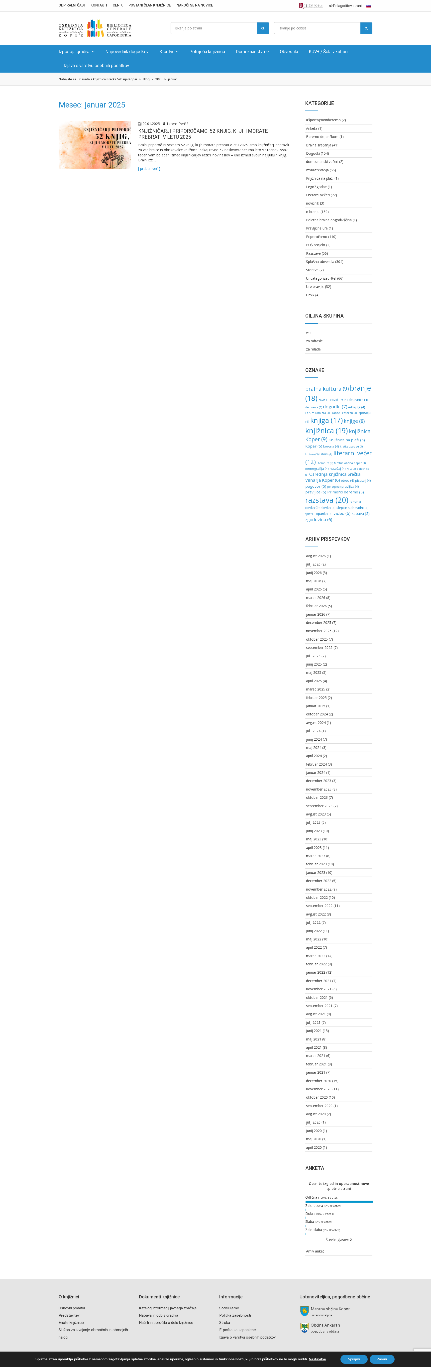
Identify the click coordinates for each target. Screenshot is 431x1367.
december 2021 (318, 980)
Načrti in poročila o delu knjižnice (166, 1322)
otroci (347, 480)
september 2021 (319, 1005)
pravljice (315, 491)
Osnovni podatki (72, 1308)
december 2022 (318, 880)
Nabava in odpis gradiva (158, 1315)
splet (310, 514)
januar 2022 (315, 972)
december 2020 (318, 1080)
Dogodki (313, 153)
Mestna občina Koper (350, 463)
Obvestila (289, 51)
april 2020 (314, 1147)
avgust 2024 (316, 722)
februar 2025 (316, 697)
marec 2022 (315, 955)
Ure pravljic (315, 286)
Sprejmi (354, 1359)
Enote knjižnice (71, 1322)
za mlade (313, 349)
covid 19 (339, 399)
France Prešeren (344, 413)
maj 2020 (313, 1139)
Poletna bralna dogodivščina (329, 220)
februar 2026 (316, 605)
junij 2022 (314, 930)
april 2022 (314, 947)
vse (309, 332)
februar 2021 (316, 1064)
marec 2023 (315, 855)
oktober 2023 (317, 797)
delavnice (358, 399)
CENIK (118, 5)
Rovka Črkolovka (320, 507)
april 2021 (314, 1047)
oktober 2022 (317, 897)
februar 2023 (316, 864)
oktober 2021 (317, 997)
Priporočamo (316, 236)
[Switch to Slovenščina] (368, 6)
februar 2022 (316, 964)
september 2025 (319, 647)
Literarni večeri (318, 195)
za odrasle (314, 341)
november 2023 (318, 789)
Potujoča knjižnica (207, 51)
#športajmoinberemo (323, 119)
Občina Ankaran (325, 1325)
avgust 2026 (316, 556)
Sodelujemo (229, 1308)
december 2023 (318, 780)
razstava (326, 500)
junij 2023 (314, 830)
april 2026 (314, 589)
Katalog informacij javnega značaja (168, 1308)
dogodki (335, 406)
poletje (333, 486)
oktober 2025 (317, 639)
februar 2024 (316, 764)
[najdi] (263, 28)
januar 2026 (315, 614)
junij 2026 (314, 572)
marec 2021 (315, 1055)
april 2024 (314, 755)
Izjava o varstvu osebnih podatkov (96, 65)
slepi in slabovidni (352, 507)
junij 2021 (314, 1030)
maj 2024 (313, 747)
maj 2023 (313, 839)
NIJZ (351, 468)
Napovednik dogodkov (127, 51)
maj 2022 (313, 939)
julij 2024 (313, 730)
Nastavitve (317, 1359)
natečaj (338, 468)
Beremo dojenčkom (322, 136)
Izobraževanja (317, 170)
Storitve (167, 51)
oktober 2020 (317, 1097)
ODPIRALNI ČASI (72, 5)
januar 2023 (315, 872)
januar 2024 (315, 772)
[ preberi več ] (149, 168)
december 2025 (318, 622)
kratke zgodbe (351, 446)
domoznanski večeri (322, 161)
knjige (354, 421)
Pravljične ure (317, 228)
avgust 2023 (316, 814)
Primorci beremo (345, 491)
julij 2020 (313, 1122)
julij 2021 (313, 1022)
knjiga (326, 420)
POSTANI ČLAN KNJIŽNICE (149, 5)
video (341, 513)
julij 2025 (313, 656)
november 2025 (318, 630)
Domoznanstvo (250, 51)
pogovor (315, 486)
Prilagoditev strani (347, 6)
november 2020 (318, 1089)
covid (324, 400)
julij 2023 (313, 822)
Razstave (313, 253)
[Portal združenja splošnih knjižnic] (311, 6)
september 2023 (319, 805)
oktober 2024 (317, 714)
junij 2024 (314, 739)
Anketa (311, 128)
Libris (326, 454)
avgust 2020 (316, 1114)
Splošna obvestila (320, 261)
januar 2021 (315, 1072)
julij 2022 (313, 922)
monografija (317, 468)
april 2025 (314, 681)
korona (331, 446)
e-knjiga (356, 407)
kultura (312, 454)
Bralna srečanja (318, 145)
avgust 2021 (316, 1014)
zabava (360, 513)
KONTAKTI (99, 5)
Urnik (310, 295)
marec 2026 (315, 597)
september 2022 (319, 905)
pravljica (350, 486)
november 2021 (318, 989)
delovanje (313, 407)
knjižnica (326, 430)
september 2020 (319, 1105)
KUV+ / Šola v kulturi (328, 51)
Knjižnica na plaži (319, 178)
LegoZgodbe (316, 186)
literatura (325, 463)
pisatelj (363, 480)
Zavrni (382, 1359)
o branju (313, 211)
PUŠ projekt (315, 244)
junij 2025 (314, 664)
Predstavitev (69, 1315)
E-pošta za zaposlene (237, 1330)
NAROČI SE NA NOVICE (195, 5)
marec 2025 (315, 689)
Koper (313, 446)
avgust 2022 (316, 914)
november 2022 (318, 889)
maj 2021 (313, 1039)
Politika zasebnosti (235, 1315)
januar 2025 (315, 705)
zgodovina (318, 519)
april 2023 (314, 847)
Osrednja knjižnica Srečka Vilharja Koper (333, 477)
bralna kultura (327, 388)
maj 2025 (313, 672)
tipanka (324, 513)
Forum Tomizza (317, 413)
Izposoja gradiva (75, 51)
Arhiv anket (315, 1251)
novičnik (312, 203)
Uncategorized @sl (321, 278)
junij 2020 (314, 1130)
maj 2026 (313, 580)
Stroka (224, 1322)
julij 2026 (313, 564)
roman (355, 501)
